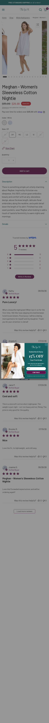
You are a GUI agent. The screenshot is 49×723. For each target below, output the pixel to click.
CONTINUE (36, 372)
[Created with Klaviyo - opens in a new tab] (25, 379)
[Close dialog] (46, 344)
